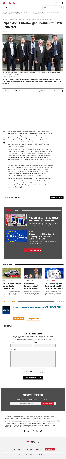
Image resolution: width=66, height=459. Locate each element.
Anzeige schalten (33, 319)
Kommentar (13, 349)
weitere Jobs (18, 318)
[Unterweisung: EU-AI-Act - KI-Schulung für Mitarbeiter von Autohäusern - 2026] (16, 236)
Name (35, 342)
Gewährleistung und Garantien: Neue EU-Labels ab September (54, 286)
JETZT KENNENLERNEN (33, 250)
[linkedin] (37, 431)
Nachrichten (11, 19)
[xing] (33, 431)
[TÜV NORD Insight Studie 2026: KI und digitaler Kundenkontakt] (16, 220)
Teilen (19, 91)
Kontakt (39, 449)
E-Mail (12, 342)
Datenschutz (33, 454)
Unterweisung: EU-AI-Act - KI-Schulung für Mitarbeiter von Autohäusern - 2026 (42, 236)
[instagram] (28, 431)
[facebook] (24, 431)
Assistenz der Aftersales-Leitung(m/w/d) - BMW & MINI (37, 307)
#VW (32, 280)
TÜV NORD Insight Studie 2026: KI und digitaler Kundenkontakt (44, 219)
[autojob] (60, 301)
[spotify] (41, 431)
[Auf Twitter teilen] (4, 135)
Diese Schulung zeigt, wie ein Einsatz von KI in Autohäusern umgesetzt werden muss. (44, 242)
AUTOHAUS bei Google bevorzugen (51, 91)
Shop (13, 449)
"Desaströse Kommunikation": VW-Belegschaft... (31, 286)
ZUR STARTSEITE (56, 197)
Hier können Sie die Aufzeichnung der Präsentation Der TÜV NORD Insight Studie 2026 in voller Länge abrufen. (44, 224)
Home (4, 19)
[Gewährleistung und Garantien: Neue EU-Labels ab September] (54, 273)
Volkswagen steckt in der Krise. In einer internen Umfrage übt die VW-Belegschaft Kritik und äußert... (32, 293)
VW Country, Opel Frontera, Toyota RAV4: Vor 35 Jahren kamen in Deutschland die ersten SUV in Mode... (11, 293)
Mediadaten (29, 449)
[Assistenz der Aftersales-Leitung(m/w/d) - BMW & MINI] (6, 309)
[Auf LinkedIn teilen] (4, 139)
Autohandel (19, 19)
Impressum (21, 454)
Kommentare (9, 91)
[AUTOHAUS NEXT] (12, 210)
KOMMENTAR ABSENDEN (33, 377)
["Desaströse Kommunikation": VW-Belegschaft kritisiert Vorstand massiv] (33, 273)
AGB (27, 454)
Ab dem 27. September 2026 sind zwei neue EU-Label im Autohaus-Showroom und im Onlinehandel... (53, 293)
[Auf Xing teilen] (4, 143)
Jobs (19, 449)
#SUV (10, 280)
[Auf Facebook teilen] (4, 131)
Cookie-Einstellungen (42, 454)
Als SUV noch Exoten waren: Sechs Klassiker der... (11, 286)
